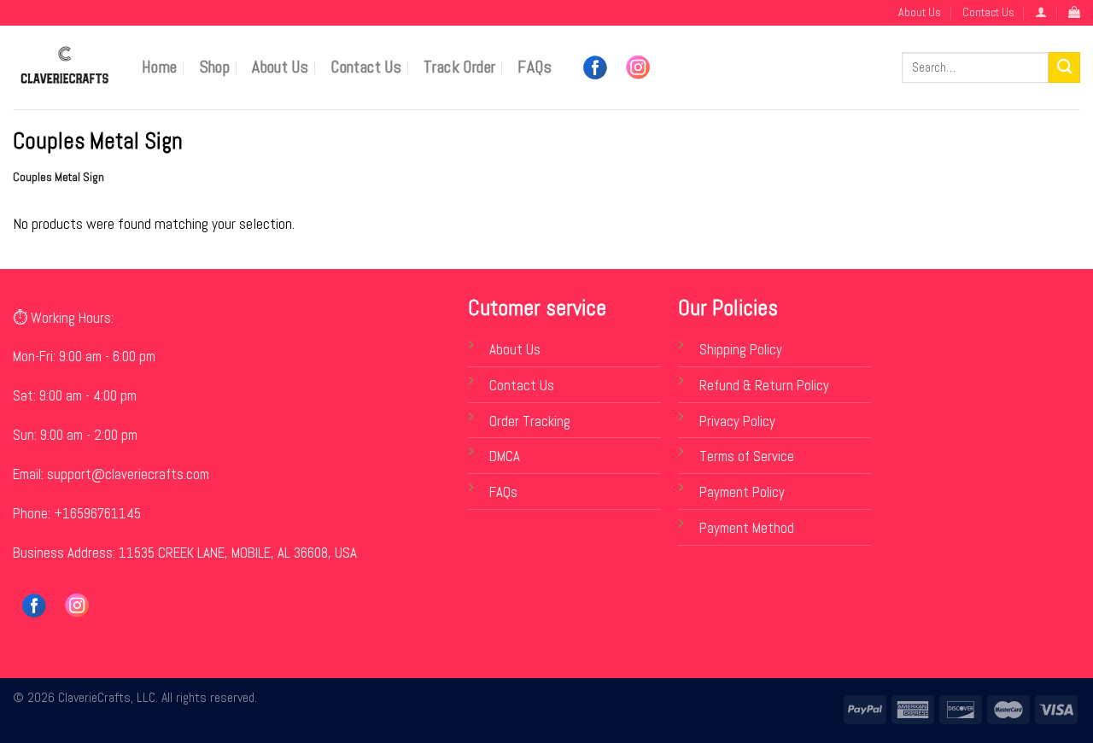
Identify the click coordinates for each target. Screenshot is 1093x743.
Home (160, 67)
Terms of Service (746, 456)
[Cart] (1074, 12)
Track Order (459, 67)
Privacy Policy (737, 421)
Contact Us (988, 12)
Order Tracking (529, 421)
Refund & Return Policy (764, 386)
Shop (215, 67)
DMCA (504, 456)
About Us (919, 12)
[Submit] (1064, 68)
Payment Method (746, 528)
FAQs (534, 67)
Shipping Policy (740, 350)
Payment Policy (742, 492)
